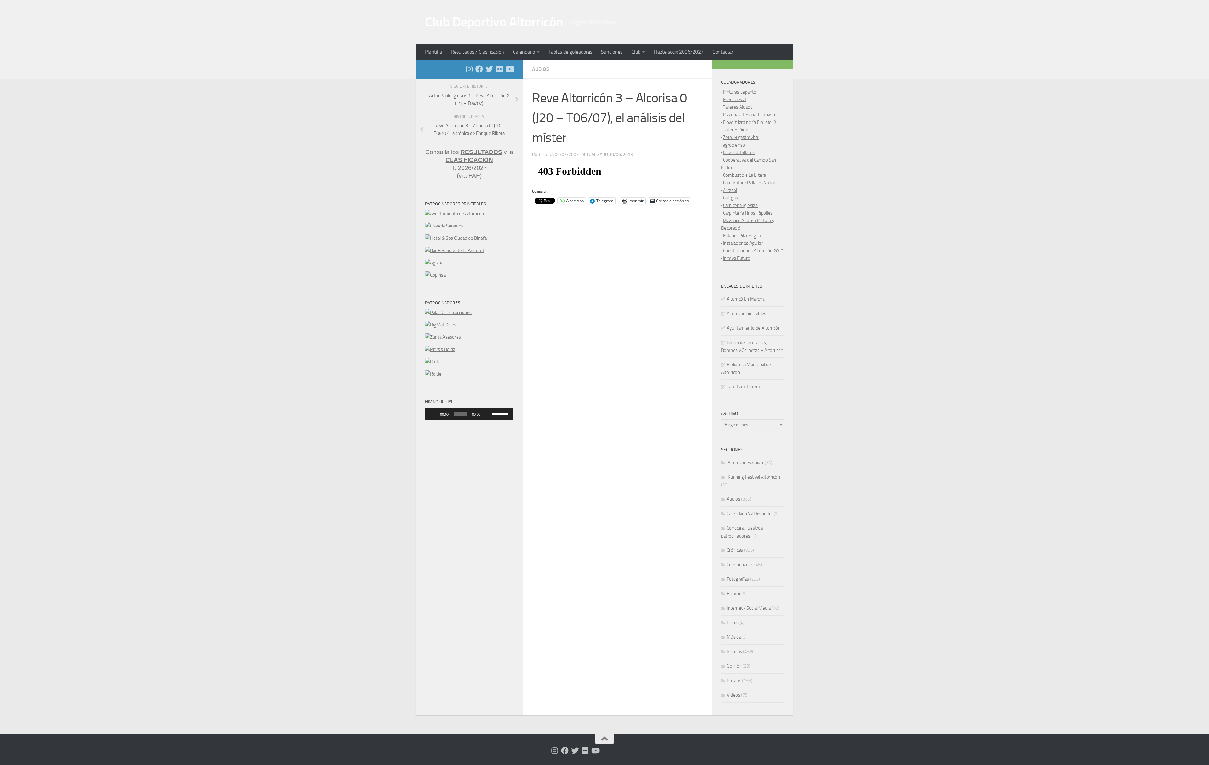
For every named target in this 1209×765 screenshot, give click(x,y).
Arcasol (730, 190)
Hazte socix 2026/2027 (679, 52)
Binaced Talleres (739, 152)
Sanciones (611, 52)
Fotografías (738, 579)
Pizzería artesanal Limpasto (749, 115)
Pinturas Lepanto (739, 92)
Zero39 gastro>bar (741, 137)
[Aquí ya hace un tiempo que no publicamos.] (489, 69)
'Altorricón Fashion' (745, 462)
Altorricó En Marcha (745, 299)
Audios (540, 69)
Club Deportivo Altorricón (494, 22)
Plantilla (433, 52)
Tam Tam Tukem (743, 386)
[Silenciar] (487, 414)
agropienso (734, 145)
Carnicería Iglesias (740, 205)
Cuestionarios (740, 564)
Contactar (722, 52)
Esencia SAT (734, 99)
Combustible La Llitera (744, 175)
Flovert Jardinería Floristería (749, 122)
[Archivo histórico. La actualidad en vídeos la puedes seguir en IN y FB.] (509, 69)
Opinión (734, 666)
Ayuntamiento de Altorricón (753, 328)
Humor (734, 593)
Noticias (734, 651)
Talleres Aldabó (738, 107)
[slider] (501, 413)
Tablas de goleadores (570, 52)
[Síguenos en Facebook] (479, 69)
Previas (734, 680)
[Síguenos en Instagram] (469, 69)
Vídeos (733, 695)
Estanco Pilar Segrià (742, 236)
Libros (733, 622)
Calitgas (730, 198)
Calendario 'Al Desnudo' (750, 513)
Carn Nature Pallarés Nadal (749, 183)
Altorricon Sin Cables (746, 313)
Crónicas (735, 550)
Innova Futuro (736, 258)
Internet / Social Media (749, 608)
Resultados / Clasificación (477, 52)
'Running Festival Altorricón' (754, 477)
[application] (469, 414)
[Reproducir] (433, 414)
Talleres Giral (735, 130)
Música (734, 637)
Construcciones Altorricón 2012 (753, 251)
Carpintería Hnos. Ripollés (748, 213)
